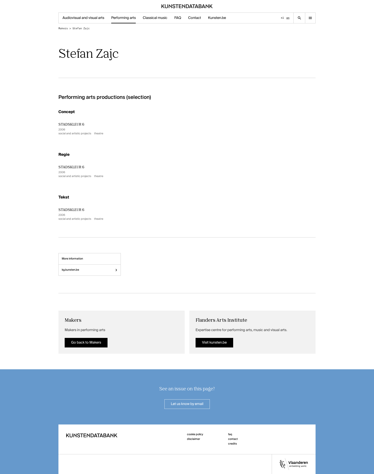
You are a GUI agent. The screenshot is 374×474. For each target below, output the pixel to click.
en (287, 17)
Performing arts (123, 18)
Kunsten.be (217, 18)
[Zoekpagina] (299, 18)
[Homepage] (187, 6)
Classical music (155, 18)
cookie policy (195, 434)
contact (233, 439)
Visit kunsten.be (214, 342)
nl (282, 17)
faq (230, 434)
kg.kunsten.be (70, 269)
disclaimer (193, 439)
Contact (194, 18)
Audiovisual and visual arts (83, 18)
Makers (63, 28)
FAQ (177, 18)
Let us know (187, 404)
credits (232, 443)
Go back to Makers (86, 342)
